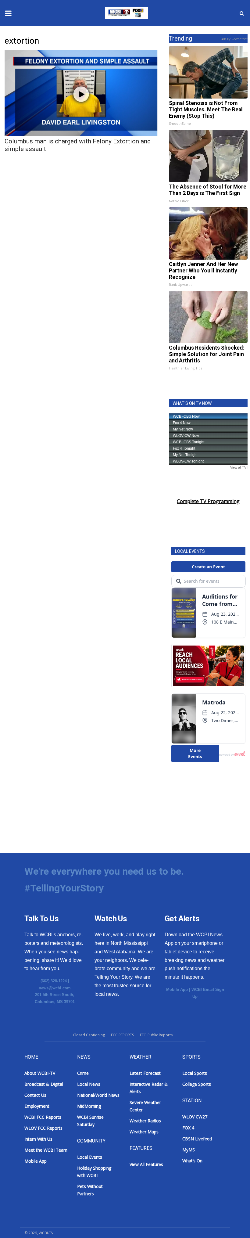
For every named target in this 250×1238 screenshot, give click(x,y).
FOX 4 (188, 1128)
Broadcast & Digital (43, 1084)
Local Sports (194, 1073)
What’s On (192, 1161)
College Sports (196, 1084)
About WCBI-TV (39, 1073)
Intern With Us (38, 1139)
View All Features (146, 1164)
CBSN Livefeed (197, 1139)
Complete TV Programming (208, 501)
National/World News (98, 1095)
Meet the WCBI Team (45, 1150)
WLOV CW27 (194, 1117)
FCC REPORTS (122, 1035)
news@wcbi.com (55, 988)
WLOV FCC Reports (43, 1128)
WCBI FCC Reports (42, 1117)
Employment (36, 1106)
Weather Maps (144, 1132)
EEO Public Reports (156, 1035)
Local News (88, 1084)
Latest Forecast (145, 1073)
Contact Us (35, 1095)
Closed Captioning (89, 1035)
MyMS (188, 1150)
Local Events (89, 1157)
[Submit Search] (241, 13)
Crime (83, 1073)
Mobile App (177, 989)
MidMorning (89, 1106)
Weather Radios (145, 1121)
